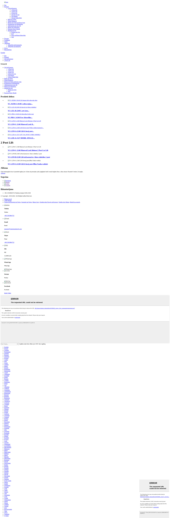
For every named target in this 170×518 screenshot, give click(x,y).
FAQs (6, 48)
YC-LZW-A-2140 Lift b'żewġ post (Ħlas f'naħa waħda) (28, 164)
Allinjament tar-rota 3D (14, 26)
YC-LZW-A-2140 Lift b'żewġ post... (21, 131)
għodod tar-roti (12, 30)
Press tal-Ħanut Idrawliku (18, 35)
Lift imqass (14, 16)
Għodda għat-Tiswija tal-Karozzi (48, 202)
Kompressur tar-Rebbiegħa (15, 24)
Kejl (12, 34)
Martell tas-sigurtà (75, 202)
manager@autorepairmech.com (13, 229)
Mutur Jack (35, 202)
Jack (12, 37)
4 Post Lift (14, 13)
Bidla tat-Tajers (12, 19)
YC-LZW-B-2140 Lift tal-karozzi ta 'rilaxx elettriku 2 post (29, 157)
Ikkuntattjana (8, 49)
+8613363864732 (9, 215)
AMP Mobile (8, 200)
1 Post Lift (14, 10)
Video (6, 42)
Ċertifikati (7, 40)
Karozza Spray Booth (14, 29)
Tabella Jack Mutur (64, 202)
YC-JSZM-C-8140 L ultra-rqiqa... (20, 104)
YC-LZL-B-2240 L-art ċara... (18, 111)
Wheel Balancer (12, 21)
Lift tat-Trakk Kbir (16, 18)
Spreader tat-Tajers (26, 202)
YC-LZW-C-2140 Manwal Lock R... (21, 124)
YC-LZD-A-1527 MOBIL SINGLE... (21, 138)
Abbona (3, 173)
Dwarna (6, 38)
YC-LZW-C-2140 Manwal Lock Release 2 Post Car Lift (28, 150)
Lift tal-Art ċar (15, 14)
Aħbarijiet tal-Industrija (14, 46)
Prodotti (6, 7)
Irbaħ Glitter (7, 293)
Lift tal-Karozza (12, 8)
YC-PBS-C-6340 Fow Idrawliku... (20, 117)
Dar (5, 5)
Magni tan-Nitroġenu (14, 27)
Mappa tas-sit (8, 199)
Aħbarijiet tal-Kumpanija (15, 45)
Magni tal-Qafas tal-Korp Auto (16, 22)
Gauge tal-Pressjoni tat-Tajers (12, 202)
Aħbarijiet (7, 43)
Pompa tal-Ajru (15, 32)
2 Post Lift (14, 11)
